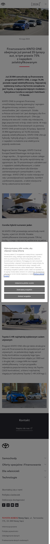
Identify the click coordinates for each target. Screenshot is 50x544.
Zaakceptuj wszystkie (24, 290)
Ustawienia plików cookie (24, 283)
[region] (24, 272)
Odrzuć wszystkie (24, 296)
